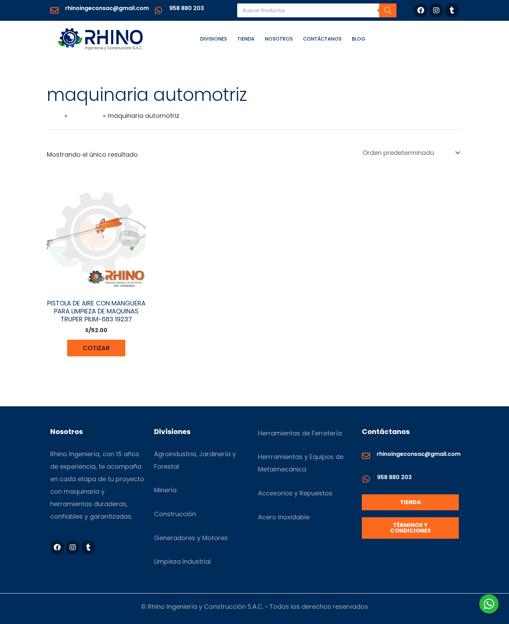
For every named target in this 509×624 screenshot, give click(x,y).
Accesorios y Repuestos (295, 493)
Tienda (245, 38)
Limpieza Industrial (182, 561)
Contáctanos (322, 38)
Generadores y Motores (191, 538)
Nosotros (279, 38)
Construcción (175, 514)
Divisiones (213, 38)
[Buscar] (387, 10)
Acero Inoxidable (284, 517)
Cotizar (96, 348)
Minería (165, 490)
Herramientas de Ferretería (300, 433)
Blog (358, 38)
